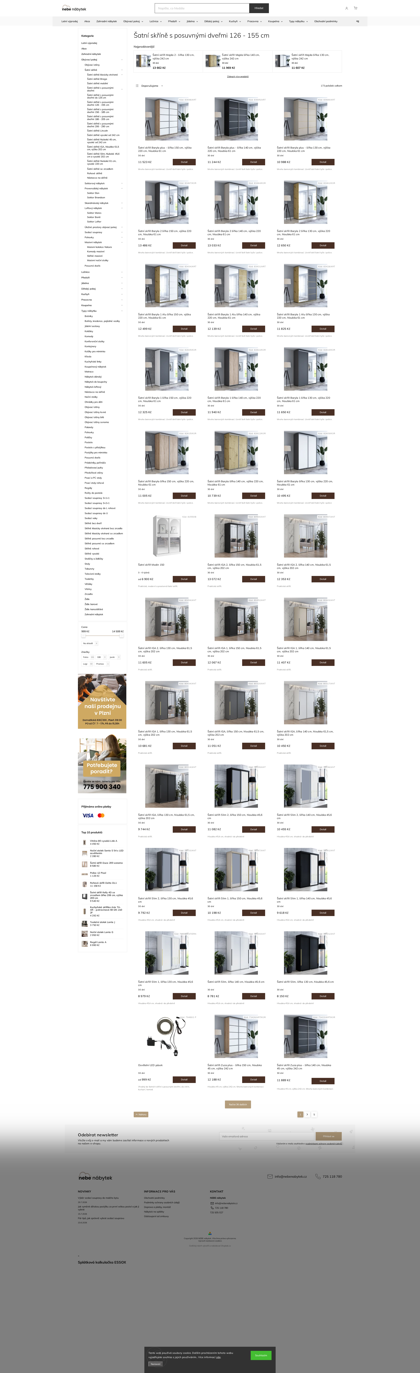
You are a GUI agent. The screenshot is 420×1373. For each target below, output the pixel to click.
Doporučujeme (149, 85)
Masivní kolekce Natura (99, 247)
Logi (87, 663)
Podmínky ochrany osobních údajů (162, 1202)
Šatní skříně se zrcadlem (100, 168)
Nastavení (155, 1364)
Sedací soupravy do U (96, 513)
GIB (101, 657)
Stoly (87, 563)
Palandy (89, 427)
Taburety (89, 568)
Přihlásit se (328, 1136)
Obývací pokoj (89, 59)
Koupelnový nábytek (95, 366)
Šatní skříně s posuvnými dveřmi (100, 89)
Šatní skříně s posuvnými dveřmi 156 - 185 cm (100, 111)
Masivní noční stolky (97, 260)
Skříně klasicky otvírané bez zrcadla (103, 528)
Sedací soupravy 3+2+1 (97, 503)
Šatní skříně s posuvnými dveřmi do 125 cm (100, 96)
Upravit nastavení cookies (210, 1241)
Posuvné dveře (92, 265)
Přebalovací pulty (94, 467)
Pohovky (89, 237)
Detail (184, 162)
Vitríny (88, 589)
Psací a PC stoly (93, 477)
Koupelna (86, 305)
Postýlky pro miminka (96, 452)
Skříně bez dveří (93, 523)
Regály (88, 487)
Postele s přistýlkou (95, 447)
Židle (87, 599)
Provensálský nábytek (96, 188)
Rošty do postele (94, 492)
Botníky (89, 316)
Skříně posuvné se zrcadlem (100, 543)
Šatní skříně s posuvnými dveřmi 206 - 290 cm (100, 125)
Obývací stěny (92, 64)
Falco (88, 657)
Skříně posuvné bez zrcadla (99, 538)
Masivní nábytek (93, 242)
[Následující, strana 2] (307, 1114)
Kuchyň (85, 294)
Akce (84, 48)
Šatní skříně (91, 69)
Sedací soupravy (93, 232)
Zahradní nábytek (91, 54)
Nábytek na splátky (154, 1211)
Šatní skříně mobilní (97, 83)
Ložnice (85, 271)
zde (218, 1357)
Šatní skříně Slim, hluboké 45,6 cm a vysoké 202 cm (103, 155)
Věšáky (88, 584)
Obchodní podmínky (154, 1197)
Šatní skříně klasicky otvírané (102, 74)
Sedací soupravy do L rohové (100, 508)
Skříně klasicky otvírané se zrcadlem (104, 533)
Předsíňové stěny (94, 472)
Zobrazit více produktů (238, 76)
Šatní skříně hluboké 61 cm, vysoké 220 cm (101, 162)
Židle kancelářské (94, 609)
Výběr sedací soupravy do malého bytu (98, 1197)
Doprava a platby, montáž (157, 1207)
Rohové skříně (94, 173)
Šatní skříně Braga (97, 78)
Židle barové (91, 604)
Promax (102, 663)
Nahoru (142, 1114)
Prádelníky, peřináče (95, 462)
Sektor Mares (94, 212)
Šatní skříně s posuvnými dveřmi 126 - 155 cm (100, 103)
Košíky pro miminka (95, 351)
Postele (89, 442)
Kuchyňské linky (93, 361)
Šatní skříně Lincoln (97, 130)
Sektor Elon (93, 193)
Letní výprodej (89, 43)
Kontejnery (90, 346)
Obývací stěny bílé (94, 417)
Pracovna (86, 299)
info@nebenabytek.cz (291, 1176)
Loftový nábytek (93, 208)
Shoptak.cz (226, 1245)
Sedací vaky (91, 518)
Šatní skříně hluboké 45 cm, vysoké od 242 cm (101, 141)
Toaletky (89, 578)
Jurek (114, 657)
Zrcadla (89, 594)
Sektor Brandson (96, 197)
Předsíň (85, 277)
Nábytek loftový (93, 386)
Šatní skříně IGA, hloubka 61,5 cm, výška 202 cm (103, 148)
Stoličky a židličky (94, 558)
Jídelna (85, 283)
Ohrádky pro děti (94, 401)
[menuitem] (70, 21)
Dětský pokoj (88, 288)
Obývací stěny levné (95, 412)
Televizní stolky (93, 573)
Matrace (89, 371)
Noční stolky (91, 396)
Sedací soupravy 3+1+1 (97, 498)
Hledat (259, 8)
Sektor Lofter (94, 221)
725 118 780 (332, 1176)
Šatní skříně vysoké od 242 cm (103, 135)
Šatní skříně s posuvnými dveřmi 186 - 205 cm (100, 118)
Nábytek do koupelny (96, 381)
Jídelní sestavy (92, 326)
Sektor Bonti (93, 217)
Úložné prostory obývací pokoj (100, 227)
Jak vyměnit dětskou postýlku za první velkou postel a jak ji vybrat (108, 1208)
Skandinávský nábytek (96, 203)
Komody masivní (95, 251)
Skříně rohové (92, 548)
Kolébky (89, 331)
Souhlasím (261, 1355)
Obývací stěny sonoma (97, 422)
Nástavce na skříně (97, 177)
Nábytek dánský (93, 376)
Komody (89, 336)
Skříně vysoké (92, 553)
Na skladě (90, 643)
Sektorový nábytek (95, 183)
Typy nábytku (88, 310)
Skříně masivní (94, 255)
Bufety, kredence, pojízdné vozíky (102, 321)
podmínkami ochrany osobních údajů (324, 1143)
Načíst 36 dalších (238, 1104)
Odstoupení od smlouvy (156, 1216)
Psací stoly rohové (94, 482)
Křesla (88, 356)
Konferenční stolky (94, 341)
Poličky (88, 437)
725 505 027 (216, 1212)
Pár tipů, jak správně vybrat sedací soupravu (101, 1218)
